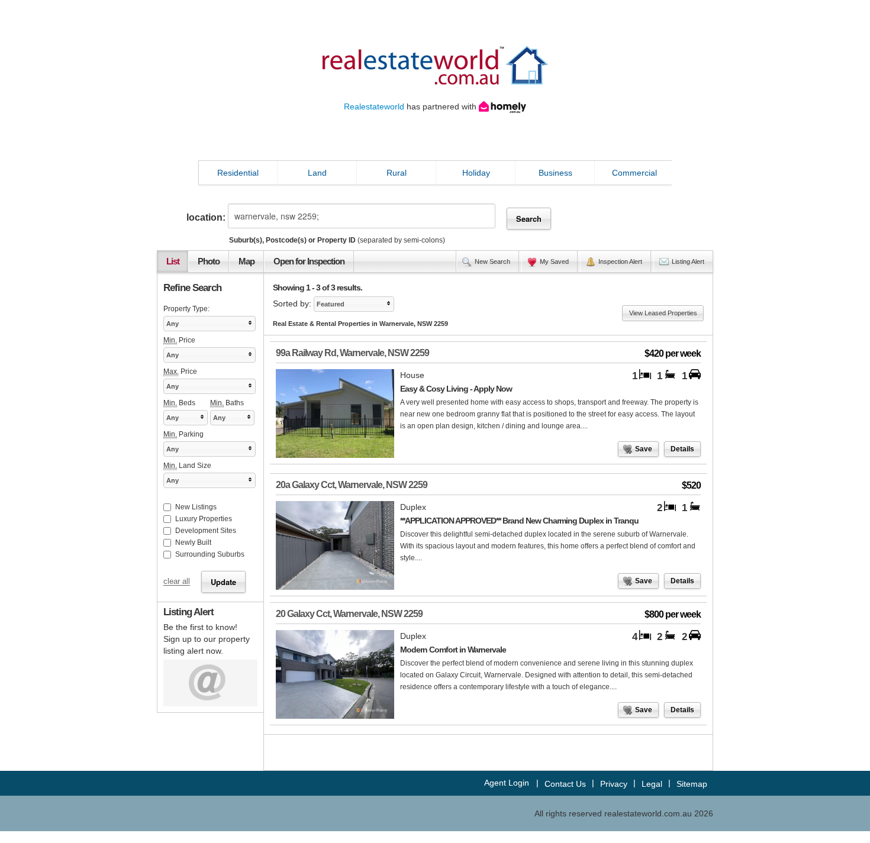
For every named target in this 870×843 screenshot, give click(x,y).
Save (643, 449)
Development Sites (205, 531)
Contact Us (565, 784)
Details (682, 449)
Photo (209, 261)
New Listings (196, 507)
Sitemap (691, 784)
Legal (652, 784)
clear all (176, 582)
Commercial (634, 172)
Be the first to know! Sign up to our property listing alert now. (206, 638)
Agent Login (506, 782)
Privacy (613, 784)
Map (246, 261)
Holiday (476, 172)
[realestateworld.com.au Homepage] (435, 64)
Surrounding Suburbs (209, 554)
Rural (396, 172)
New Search (492, 261)
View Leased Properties (663, 312)
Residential (238, 172)
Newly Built (193, 542)
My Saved (554, 261)
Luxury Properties (203, 519)
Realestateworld (374, 106)
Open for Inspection (308, 261)
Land (317, 172)
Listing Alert (688, 261)
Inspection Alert (620, 261)
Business (555, 172)
